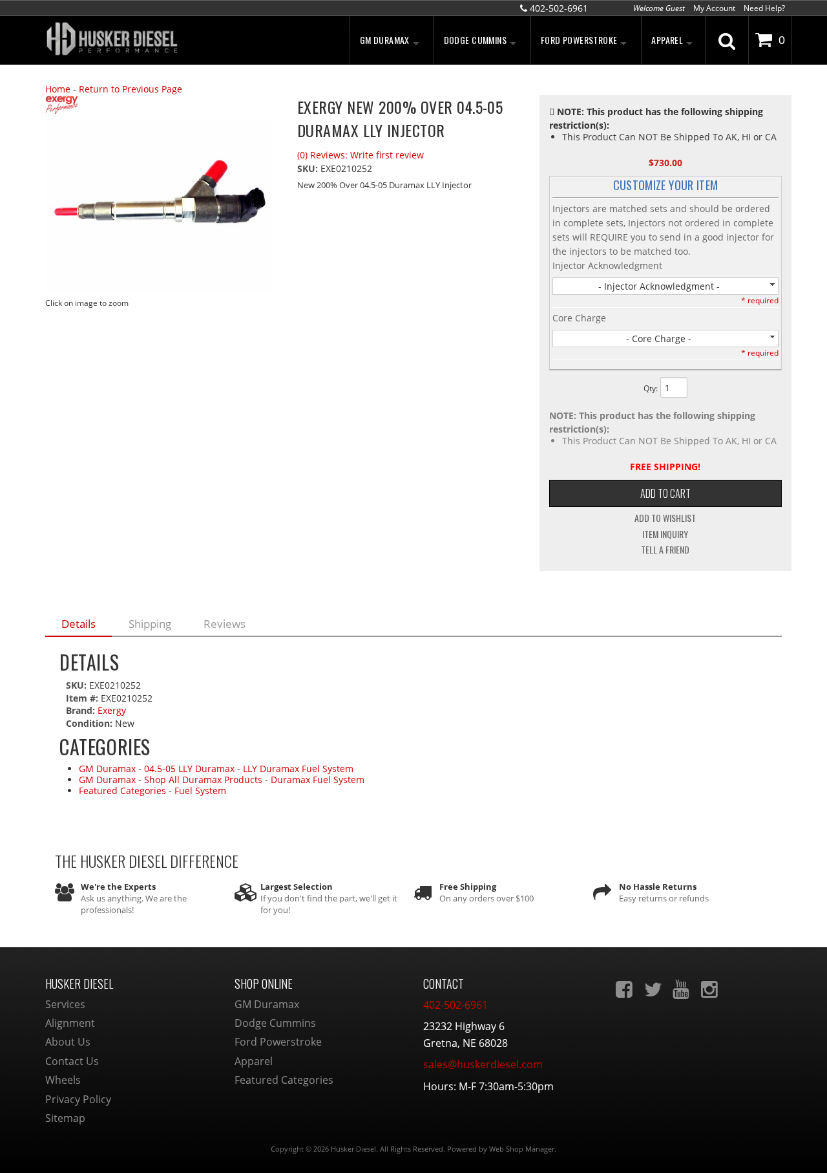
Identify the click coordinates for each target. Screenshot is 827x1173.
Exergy (112, 710)
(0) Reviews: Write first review (360, 155)
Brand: (80, 710)
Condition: (89, 723)
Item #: (83, 698)
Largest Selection (296, 886)
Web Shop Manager (521, 1149)
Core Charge (579, 318)
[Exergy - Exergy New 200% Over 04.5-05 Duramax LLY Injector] (161, 106)
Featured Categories (122, 790)
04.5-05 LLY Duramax (189, 768)
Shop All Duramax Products (203, 779)
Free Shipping (467, 886)
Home (57, 89)
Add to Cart (665, 493)
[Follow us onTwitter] (654, 989)
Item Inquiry (665, 534)
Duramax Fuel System (317, 779)
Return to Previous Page (130, 89)
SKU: (308, 168)
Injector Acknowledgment (607, 265)
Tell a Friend (665, 549)
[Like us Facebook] (625, 989)
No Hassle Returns (657, 886)
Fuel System (200, 790)
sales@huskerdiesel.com (483, 1064)
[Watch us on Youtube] (682, 989)
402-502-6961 (455, 1005)
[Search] (727, 40)
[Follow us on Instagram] (710, 989)
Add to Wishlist (665, 517)
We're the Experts (118, 886)
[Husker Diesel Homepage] (161, 40)
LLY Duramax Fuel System (298, 768)
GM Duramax (107, 768)
